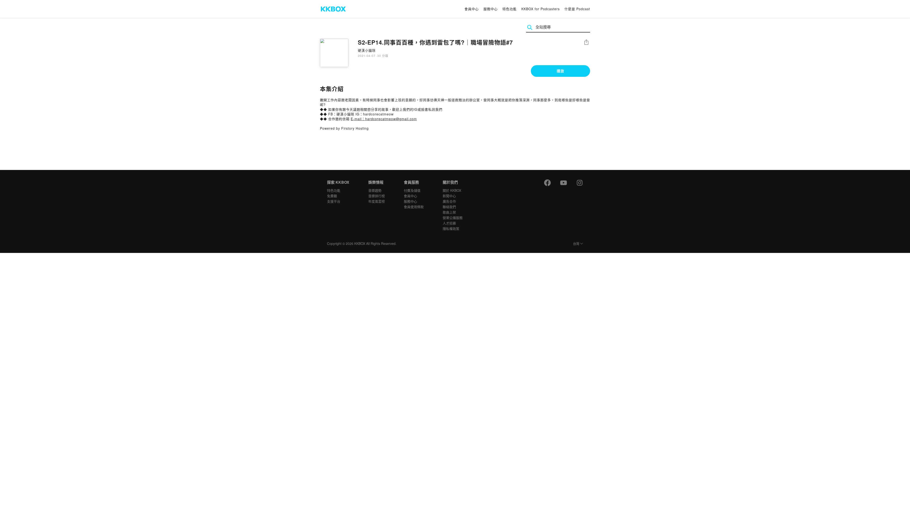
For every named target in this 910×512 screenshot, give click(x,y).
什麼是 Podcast (577, 8)
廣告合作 (449, 201)
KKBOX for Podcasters (540, 8)
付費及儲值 (412, 190)
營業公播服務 (453, 217)
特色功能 (509, 8)
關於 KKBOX (452, 190)
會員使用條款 (414, 206)
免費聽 (332, 195)
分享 (586, 42)
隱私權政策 (451, 228)
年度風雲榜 (376, 201)
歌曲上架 (449, 212)
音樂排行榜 (376, 195)
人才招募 (449, 223)
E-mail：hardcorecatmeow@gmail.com (384, 118)
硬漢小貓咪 (367, 50)
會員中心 (471, 8)
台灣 (576, 244)
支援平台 (333, 201)
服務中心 (490, 8)
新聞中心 (449, 195)
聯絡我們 (449, 206)
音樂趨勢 (375, 190)
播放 (560, 70)
